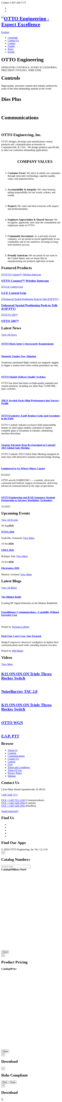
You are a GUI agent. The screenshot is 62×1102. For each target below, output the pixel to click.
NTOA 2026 (7, 531)
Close (5, 952)
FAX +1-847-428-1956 (13, 803)
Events (11, 52)
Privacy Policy (15, 773)
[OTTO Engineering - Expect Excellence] (31, 24)
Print (5, 1082)
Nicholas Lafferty (20, 627)
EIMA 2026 (7, 550)
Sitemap (12, 776)
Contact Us (13, 40)
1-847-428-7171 (9, 794)
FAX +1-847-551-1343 (13, 800)
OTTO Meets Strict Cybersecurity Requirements (27, 343)
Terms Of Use (15, 770)
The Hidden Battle (11, 597)
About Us (12, 750)
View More (28, 538)
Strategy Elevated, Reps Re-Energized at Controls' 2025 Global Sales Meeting (28, 446)
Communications (9, 128)
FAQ (10, 764)
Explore (5, 32)
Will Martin (17, 650)
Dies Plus (6, 110)
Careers (11, 43)
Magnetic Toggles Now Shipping (18, 356)
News (11, 49)
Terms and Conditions (19, 767)
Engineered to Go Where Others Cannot (23, 468)
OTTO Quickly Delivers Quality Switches (23, 377)
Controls (5, 91)
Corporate (13, 37)
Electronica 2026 (10, 568)
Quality (11, 46)
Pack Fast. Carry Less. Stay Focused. (21, 636)
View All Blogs (9, 587)
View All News (9, 334)
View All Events (9, 520)
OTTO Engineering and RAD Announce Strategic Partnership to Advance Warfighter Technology (28, 499)
